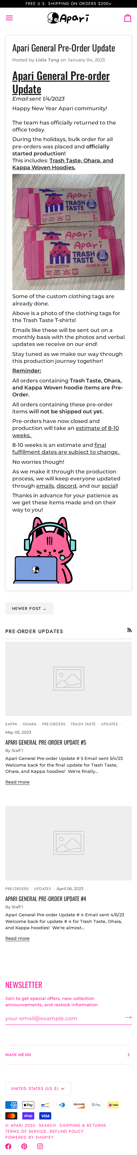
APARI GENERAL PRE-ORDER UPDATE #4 (45, 898)
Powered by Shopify (29, 1137)
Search (47, 1125)
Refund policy (67, 1131)
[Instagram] (40, 1146)
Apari (17, 1125)
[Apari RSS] (129, 630)
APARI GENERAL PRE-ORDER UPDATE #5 (45, 742)
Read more (17, 781)
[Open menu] (15, 18)
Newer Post (29, 609)
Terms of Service (26, 1131)
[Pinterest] (24, 1146)
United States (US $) (35, 1089)
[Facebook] (8, 1146)
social (109, 486)
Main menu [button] (18, 1055)
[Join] (126, 1017)
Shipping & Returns (83, 1125)
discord (66, 486)
